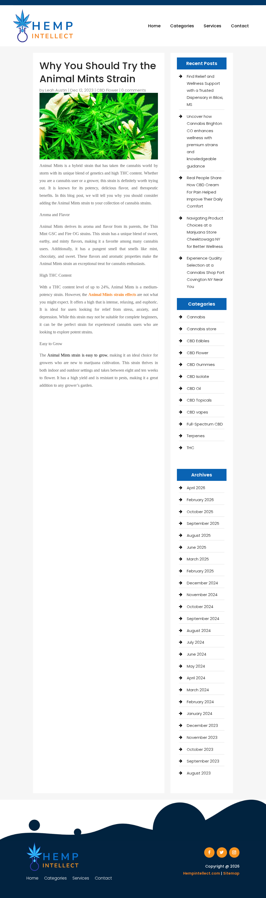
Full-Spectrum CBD (205, 424)
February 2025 (200, 571)
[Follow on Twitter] (222, 852)
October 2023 (200, 749)
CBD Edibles (198, 341)
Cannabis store (201, 329)
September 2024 (203, 618)
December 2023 (202, 725)
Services (212, 26)
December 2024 (202, 583)
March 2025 (198, 559)
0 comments (133, 90)
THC (190, 447)
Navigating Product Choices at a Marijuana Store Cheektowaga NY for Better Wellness (205, 232)
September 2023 (203, 761)
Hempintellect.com (201, 873)
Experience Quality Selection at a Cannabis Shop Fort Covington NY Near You (205, 272)
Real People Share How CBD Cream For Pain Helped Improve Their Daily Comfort (205, 192)
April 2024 (196, 678)
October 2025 (200, 511)
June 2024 (196, 654)
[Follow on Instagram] (234, 852)
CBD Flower (107, 90)
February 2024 (200, 702)
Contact (240, 26)
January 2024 (199, 713)
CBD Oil (194, 388)
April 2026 (196, 487)
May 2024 (196, 666)
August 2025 (199, 535)
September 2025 (203, 523)
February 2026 (200, 499)
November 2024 (202, 594)
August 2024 (199, 630)
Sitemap (231, 873)
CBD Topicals (199, 400)
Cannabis (196, 317)
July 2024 (195, 642)
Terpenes (196, 435)
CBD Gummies (201, 364)
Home (154, 26)
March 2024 (198, 690)
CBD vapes (197, 412)
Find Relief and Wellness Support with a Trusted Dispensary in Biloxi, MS (205, 90)
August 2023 (199, 773)
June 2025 (196, 547)
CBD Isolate (198, 376)
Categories (182, 26)
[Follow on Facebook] (209, 852)
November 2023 (202, 737)
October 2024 (200, 606)
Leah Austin (56, 90)
